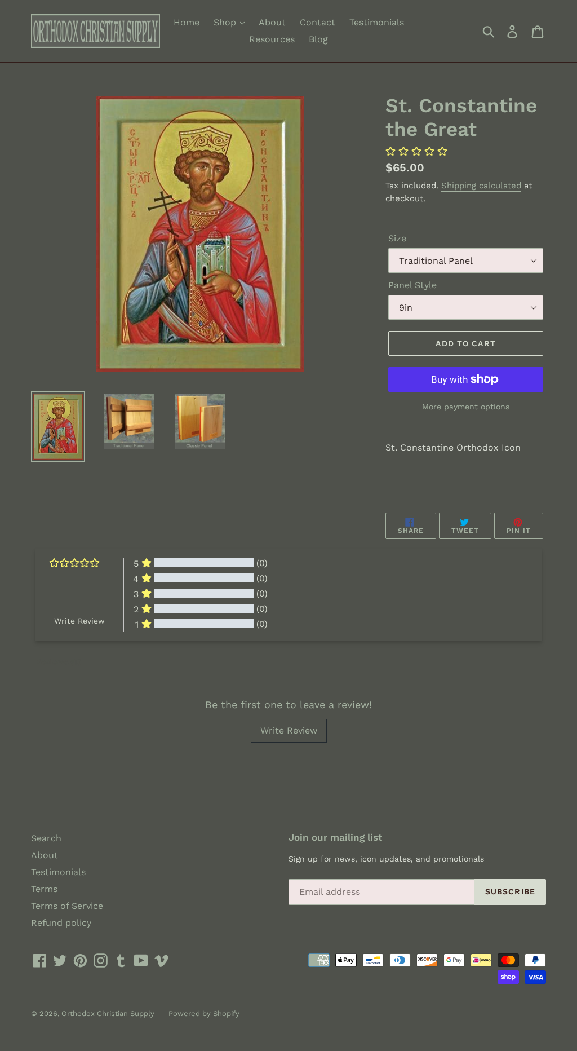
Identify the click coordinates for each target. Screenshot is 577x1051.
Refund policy (61, 922)
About (272, 22)
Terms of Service (67, 905)
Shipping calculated (481, 185)
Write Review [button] (79, 620)
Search (46, 838)
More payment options (465, 406)
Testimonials (376, 22)
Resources (272, 39)
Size (397, 238)
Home (186, 22)
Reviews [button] (58, 661)
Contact (317, 22)
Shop (226, 22)
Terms (44, 889)
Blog (318, 39)
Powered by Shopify (203, 1013)
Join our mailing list (335, 837)
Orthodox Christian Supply (107, 1013)
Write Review (288, 730)
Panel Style (412, 285)
